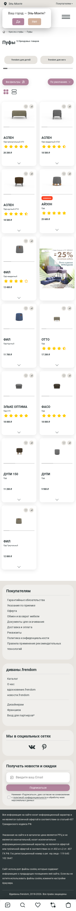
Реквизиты (14, 632)
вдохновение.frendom (21, 689)
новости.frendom (18, 695)
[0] (53, 906)
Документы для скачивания (25, 621)
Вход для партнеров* (20, 715)
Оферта (12, 610)
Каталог (12, 678)
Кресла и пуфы (16, 32)
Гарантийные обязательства (26, 600)
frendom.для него (57, 60)
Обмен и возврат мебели (23, 616)
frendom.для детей (20, 60)
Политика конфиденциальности (28, 638)
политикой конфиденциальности (30, 797)
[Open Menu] (66, 17)
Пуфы (30, 32)
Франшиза (14, 710)
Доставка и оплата (19, 627)
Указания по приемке (21, 605)
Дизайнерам (15, 704)
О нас (10, 684)
